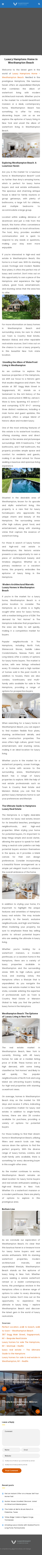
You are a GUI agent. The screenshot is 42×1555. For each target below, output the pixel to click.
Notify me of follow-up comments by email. (20, 1461)
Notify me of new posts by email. (16, 1465)
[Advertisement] (21, 30)
